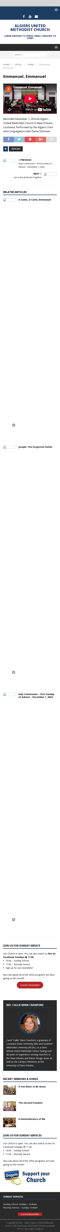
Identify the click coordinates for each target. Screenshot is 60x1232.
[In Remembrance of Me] (9, 1122)
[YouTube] (30, 16)
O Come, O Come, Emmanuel (34, 199)
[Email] (36, 16)
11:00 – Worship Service (18, 964)
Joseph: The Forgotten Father (35, 446)
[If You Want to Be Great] (9, 1090)
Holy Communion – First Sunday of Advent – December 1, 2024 (36, 696)
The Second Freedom (30, 1102)
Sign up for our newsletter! (19, 967)
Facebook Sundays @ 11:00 (18, 957)
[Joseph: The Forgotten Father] (9, 566)
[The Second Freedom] (9, 1106)
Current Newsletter (30, 985)
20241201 (15, 148)
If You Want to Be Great (32, 1086)
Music (18, 64)
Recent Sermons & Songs (20, 1079)
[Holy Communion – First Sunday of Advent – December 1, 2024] (9, 813)
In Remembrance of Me (31, 1118)
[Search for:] (30, 54)
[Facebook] (24, 16)
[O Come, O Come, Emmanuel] (9, 318)
